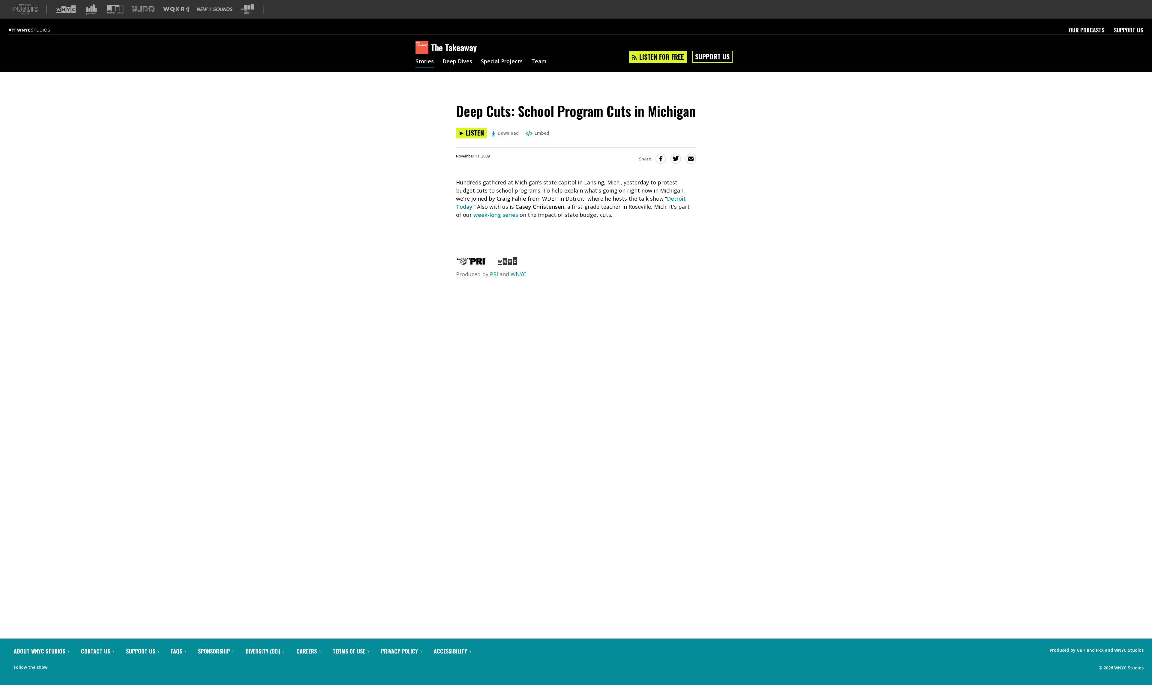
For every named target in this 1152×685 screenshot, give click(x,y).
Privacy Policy (399, 651)
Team (539, 61)
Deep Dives (457, 61)
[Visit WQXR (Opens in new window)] (176, 9)
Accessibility (450, 651)
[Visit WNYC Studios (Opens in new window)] (115, 9)
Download (508, 133)
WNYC (518, 274)
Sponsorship (214, 651)
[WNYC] (507, 263)
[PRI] (471, 263)
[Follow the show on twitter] (67, 666)
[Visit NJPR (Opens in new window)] (143, 9)
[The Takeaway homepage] (423, 48)
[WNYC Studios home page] (37, 30)
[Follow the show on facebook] (56, 666)
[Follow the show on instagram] (79, 666)
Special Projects (502, 61)
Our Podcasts (1086, 30)
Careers (306, 651)
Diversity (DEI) (263, 651)
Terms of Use (349, 651)
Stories (425, 61)
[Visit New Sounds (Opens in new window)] (214, 9)
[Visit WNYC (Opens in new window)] (66, 9)
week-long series (495, 214)
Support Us (1128, 30)
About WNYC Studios (39, 651)
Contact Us (95, 651)
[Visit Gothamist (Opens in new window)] (91, 9)
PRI (494, 274)
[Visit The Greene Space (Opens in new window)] (247, 9)
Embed (542, 133)
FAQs (176, 651)
